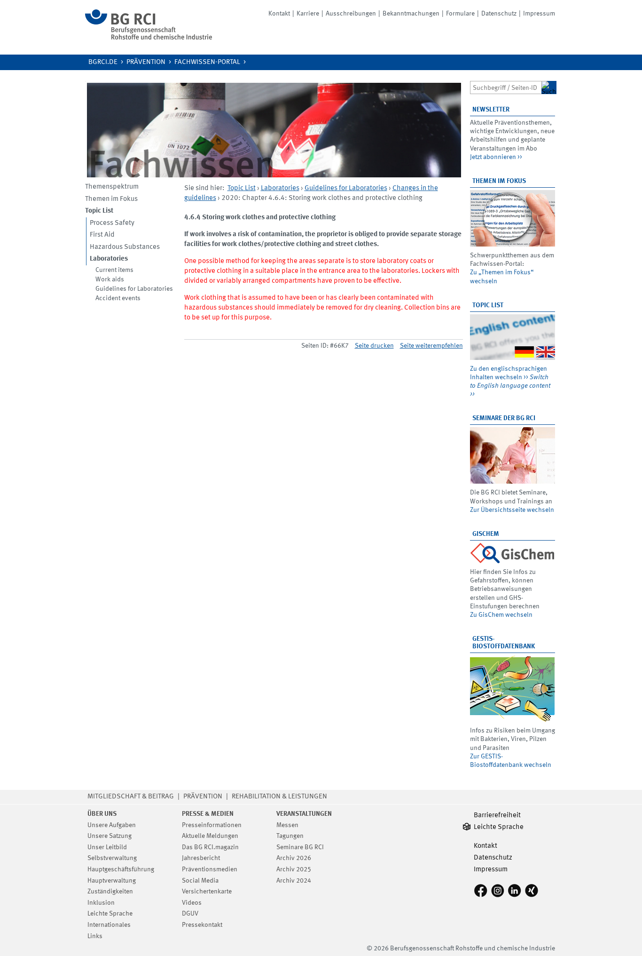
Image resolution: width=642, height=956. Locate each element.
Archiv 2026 (293, 858)
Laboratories (280, 188)
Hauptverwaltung (111, 880)
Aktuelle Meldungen (210, 836)
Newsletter (490, 109)
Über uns (102, 814)
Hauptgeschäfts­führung (120, 869)
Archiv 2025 (293, 869)
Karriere (308, 13)
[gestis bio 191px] (512, 688)
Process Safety (112, 223)
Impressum (539, 13)
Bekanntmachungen (411, 13)
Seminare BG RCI (300, 847)
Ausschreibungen (351, 13)
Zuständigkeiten (110, 891)
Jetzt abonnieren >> (496, 157)
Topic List (241, 188)
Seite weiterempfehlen (431, 346)
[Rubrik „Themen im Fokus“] (512, 218)
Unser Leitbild (107, 847)
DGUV (190, 913)
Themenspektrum (112, 187)
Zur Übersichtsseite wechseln (512, 510)
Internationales (109, 925)
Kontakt (279, 13)
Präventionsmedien (209, 869)
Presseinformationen (212, 825)
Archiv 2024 (293, 880)
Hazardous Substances (125, 247)
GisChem (485, 534)
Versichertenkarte (207, 891)
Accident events (118, 298)
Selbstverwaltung (112, 858)
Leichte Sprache (110, 913)
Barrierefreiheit (497, 815)
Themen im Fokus (111, 199)
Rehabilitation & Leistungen (279, 796)
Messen (287, 825)
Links (94, 936)
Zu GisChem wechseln (501, 615)
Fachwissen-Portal (207, 62)
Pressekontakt (202, 925)
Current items (114, 270)
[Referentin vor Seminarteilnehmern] (512, 455)
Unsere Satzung (109, 836)
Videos (192, 903)
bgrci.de (102, 62)
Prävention (145, 62)
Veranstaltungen (304, 814)
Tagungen (290, 836)
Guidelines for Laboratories (134, 289)
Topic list (487, 305)
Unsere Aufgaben (111, 825)
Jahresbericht (201, 858)
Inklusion (101, 903)
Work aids (109, 279)
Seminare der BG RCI (503, 418)
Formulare (460, 13)
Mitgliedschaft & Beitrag (130, 796)
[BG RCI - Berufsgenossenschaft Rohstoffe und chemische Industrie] (148, 37)
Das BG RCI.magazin (210, 847)
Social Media (200, 880)
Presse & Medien (208, 814)
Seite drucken (374, 346)
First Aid (102, 235)
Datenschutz (499, 13)
